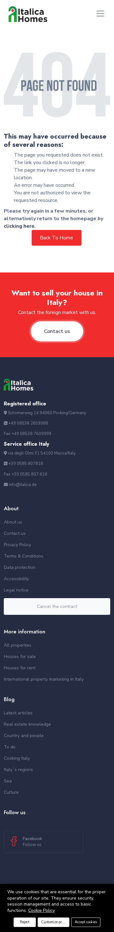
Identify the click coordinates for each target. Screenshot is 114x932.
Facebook (32, 842)
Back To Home (56, 237)
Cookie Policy (41, 910)
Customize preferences (55, 922)
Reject (24, 922)
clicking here (19, 226)
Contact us (57, 331)
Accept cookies (86, 922)
